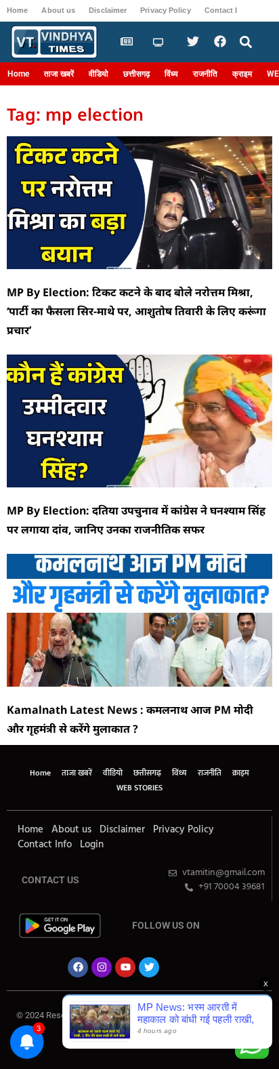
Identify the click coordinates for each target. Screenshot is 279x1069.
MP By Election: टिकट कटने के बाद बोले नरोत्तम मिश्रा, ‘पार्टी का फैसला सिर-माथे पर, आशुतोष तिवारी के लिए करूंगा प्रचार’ (136, 311)
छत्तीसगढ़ (136, 74)
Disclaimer (108, 10)
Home (17, 10)
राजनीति (205, 74)
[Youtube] (125, 967)
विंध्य (171, 74)
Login (92, 844)
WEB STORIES (139, 787)
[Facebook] (78, 967)
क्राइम (242, 74)
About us (58, 10)
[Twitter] (149, 967)
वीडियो (98, 74)
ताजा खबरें (59, 74)
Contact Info (227, 10)
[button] (246, 42)
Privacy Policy (165, 10)
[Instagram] (101, 967)
